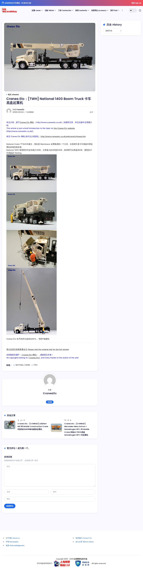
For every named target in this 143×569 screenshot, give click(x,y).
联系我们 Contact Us (83, 538)
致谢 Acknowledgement (15, 545)
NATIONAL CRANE (23, 365)
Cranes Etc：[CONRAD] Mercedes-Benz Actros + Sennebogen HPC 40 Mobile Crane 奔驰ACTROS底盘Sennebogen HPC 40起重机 (76, 429)
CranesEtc (20, 110)
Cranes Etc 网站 (27, 122)
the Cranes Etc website (64, 128)
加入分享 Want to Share (85, 542)
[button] (133, 10)
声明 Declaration (12, 542)
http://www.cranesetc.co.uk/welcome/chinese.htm (63, 136)
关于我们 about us (13, 538)
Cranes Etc (34, 358)
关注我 (50, 402)
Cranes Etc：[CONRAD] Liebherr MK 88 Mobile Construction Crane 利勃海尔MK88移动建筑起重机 (33, 426)
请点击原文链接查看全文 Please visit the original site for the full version (37, 349)
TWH (35, 365)
